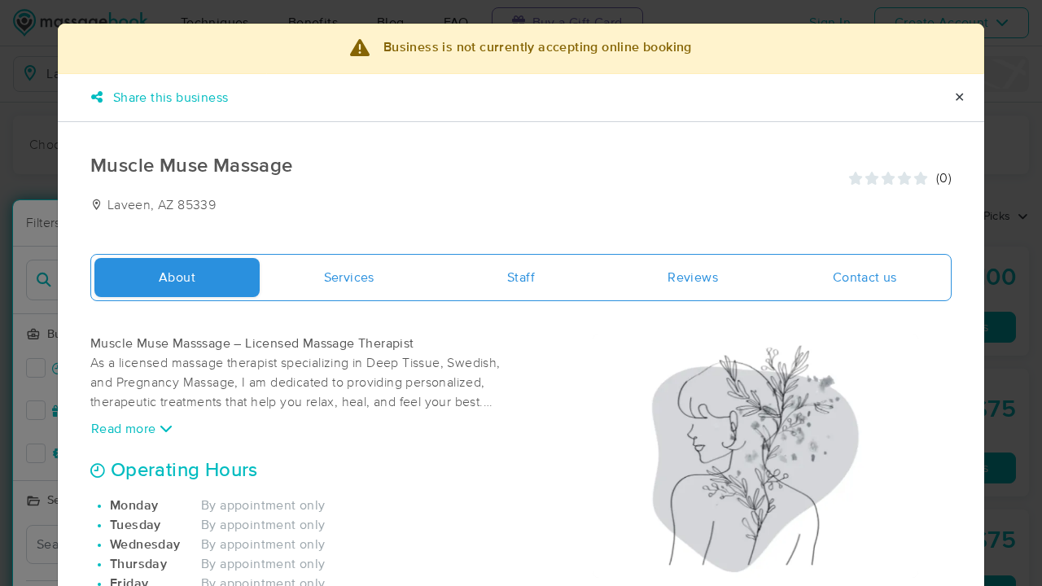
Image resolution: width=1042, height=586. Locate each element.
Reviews (693, 277)
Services (349, 277)
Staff (521, 277)
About (177, 277)
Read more (125, 428)
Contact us (865, 277)
